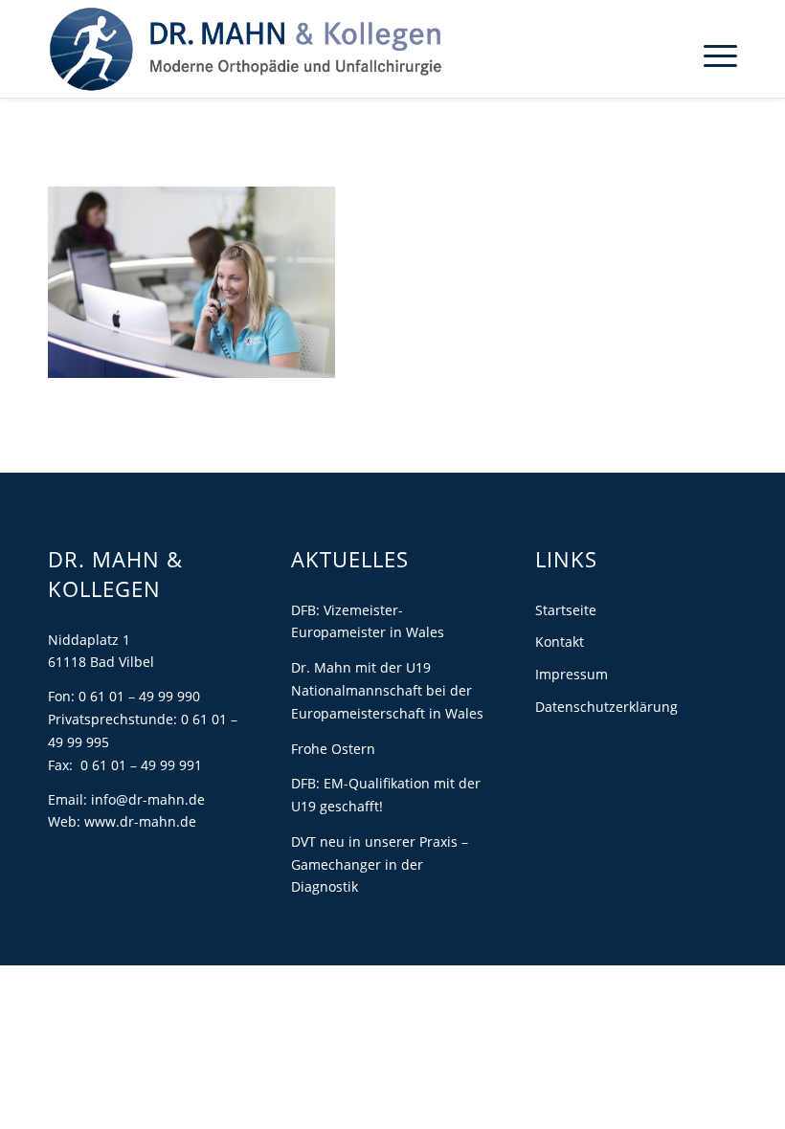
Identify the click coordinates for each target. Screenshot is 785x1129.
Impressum (571, 674)
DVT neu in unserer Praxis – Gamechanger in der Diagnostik (379, 864)
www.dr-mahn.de (140, 821)
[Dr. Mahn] (245, 49)
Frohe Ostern (333, 749)
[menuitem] (710, 54)
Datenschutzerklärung (606, 706)
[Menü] (710, 54)
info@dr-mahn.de (148, 799)
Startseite (565, 610)
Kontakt (559, 641)
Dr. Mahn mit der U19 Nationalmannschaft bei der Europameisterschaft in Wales (387, 690)
